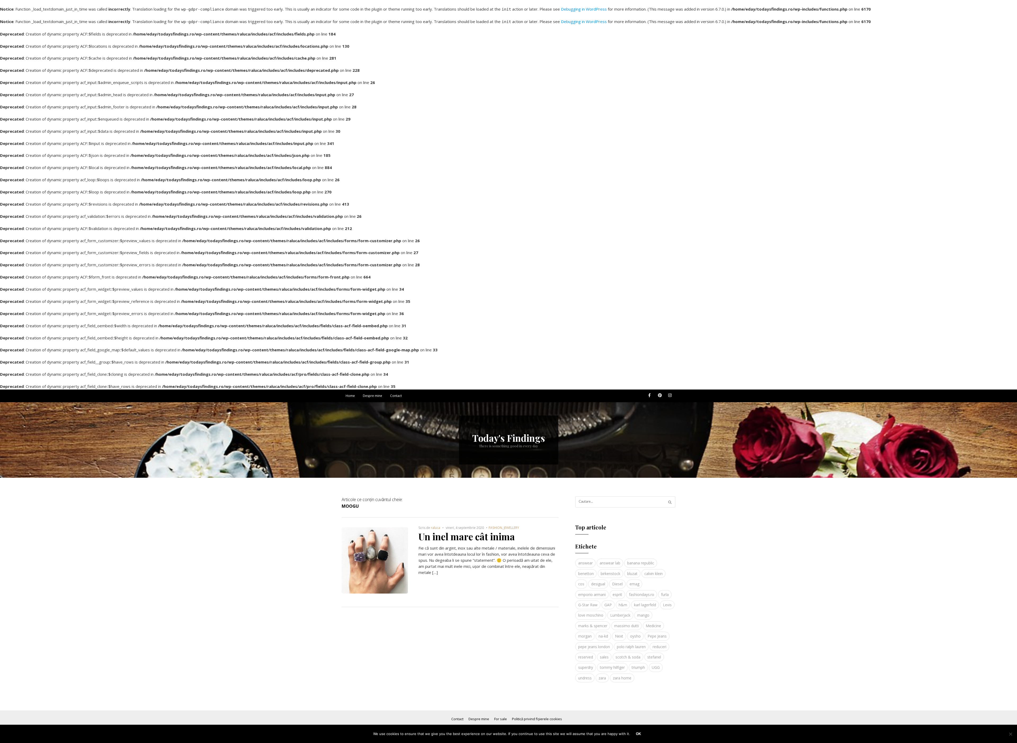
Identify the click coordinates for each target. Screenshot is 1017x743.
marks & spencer (592, 625)
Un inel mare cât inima (466, 536)
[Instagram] (670, 397)
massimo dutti (626, 625)
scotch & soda (627, 657)
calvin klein (653, 573)
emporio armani (592, 594)
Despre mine (372, 395)
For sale (500, 719)
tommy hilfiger (612, 667)
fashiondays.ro (641, 594)
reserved (585, 657)
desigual (598, 583)
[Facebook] (649, 397)
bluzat (632, 573)
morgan (585, 636)
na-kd (603, 636)
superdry (585, 667)
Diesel (617, 583)
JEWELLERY (511, 527)
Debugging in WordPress (584, 9)
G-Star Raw (587, 604)
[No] (1010, 734)
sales (604, 657)
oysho (635, 636)
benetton (586, 573)
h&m (623, 604)
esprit (617, 594)
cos (581, 583)
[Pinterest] (660, 397)
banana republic (640, 562)
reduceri (659, 646)
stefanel (654, 657)
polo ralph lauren (631, 646)
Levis (667, 604)
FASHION (495, 527)
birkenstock (610, 573)
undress (585, 677)
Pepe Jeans (657, 636)
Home (350, 395)
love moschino (590, 615)
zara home (622, 677)
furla (665, 594)
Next (619, 636)
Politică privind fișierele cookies (537, 719)
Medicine (653, 625)
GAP (608, 604)
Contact (396, 395)
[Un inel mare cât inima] (375, 530)
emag (634, 583)
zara (602, 677)
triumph (638, 667)
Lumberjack (620, 615)
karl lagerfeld (645, 604)
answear (585, 562)
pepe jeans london (594, 646)
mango (643, 615)
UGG (656, 667)
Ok (638, 734)
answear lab (610, 562)
